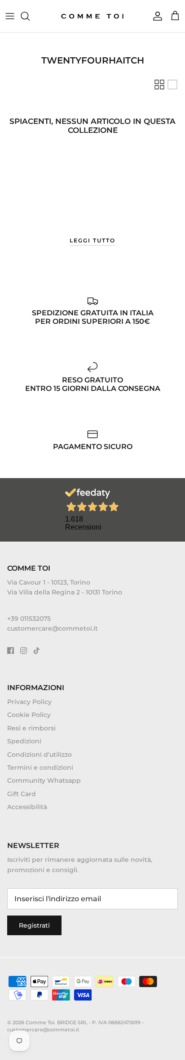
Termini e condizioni (40, 767)
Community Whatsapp (44, 780)
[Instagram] (23, 650)
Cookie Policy (29, 715)
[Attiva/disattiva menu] (10, 16)
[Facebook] (10, 650)
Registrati (34, 925)
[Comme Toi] (92, 16)
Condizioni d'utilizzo (39, 754)
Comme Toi (40, 1022)
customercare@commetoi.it (52, 628)
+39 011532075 (29, 619)
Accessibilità (27, 807)
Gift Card (21, 794)
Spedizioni (24, 741)
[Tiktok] (36, 650)
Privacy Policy (29, 702)
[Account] (155, 16)
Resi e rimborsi (31, 728)
